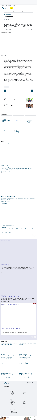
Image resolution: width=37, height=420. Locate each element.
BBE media (12, 400)
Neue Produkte (12, 393)
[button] (8, 19)
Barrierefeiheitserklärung (14, 412)
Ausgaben (24, 400)
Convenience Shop (13, 402)
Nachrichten (12, 392)
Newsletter (2, 5)
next (35, 236)
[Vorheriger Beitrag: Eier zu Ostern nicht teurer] (5, 91)
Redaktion (24, 393)
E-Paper (6, 5)
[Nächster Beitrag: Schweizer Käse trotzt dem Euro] (32, 91)
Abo (23, 402)
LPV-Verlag (24, 392)
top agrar (12, 404)
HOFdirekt (12, 405)
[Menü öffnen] (35, 8)
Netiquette (12, 411)
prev (32, 236)
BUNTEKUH (12, 401)
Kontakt (14, 5)
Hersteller (12, 394)
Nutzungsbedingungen (13, 410)
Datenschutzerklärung (13, 409)
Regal (11, 403)
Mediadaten (10, 5)
